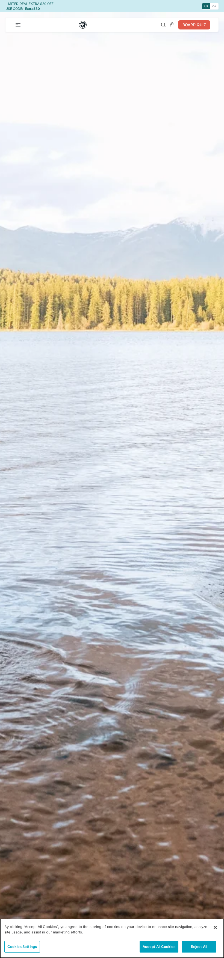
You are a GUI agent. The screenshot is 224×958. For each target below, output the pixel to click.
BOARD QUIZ (194, 24)
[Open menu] (18, 24)
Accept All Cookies (159, 946)
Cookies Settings (22, 946)
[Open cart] (172, 25)
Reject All (199, 946)
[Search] (163, 25)
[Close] (215, 927)
